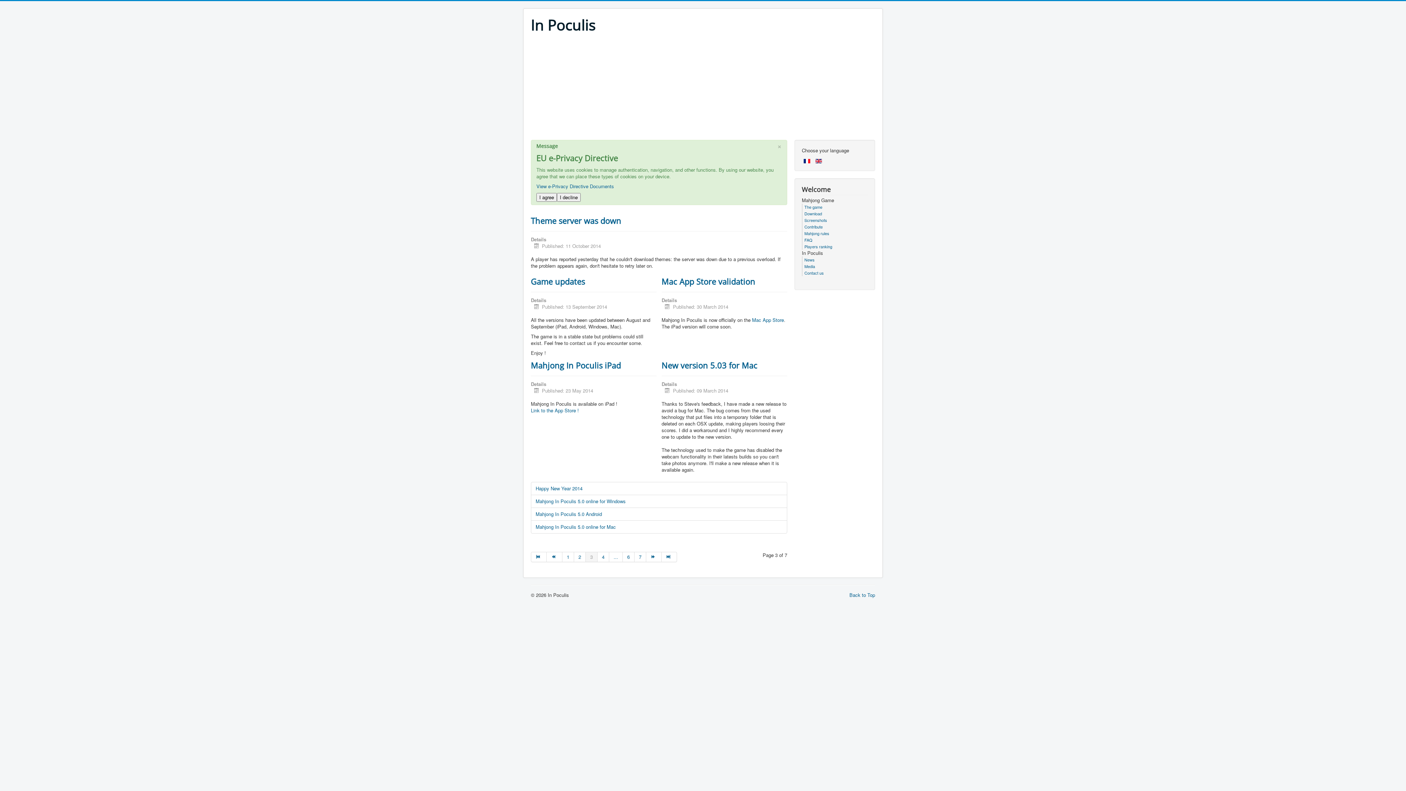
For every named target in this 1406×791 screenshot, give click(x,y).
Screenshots (815, 220)
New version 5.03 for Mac (710, 365)
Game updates (558, 281)
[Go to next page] (654, 557)
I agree (546, 197)
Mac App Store (768, 319)
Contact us (814, 273)
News (809, 260)
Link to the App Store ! (555, 410)
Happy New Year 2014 (559, 488)
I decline (569, 197)
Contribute (813, 227)
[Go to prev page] (554, 557)
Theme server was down (576, 220)
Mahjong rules (816, 233)
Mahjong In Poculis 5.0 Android (569, 513)
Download (813, 213)
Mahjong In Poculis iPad (576, 365)
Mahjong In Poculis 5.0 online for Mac (576, 526)
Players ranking (818, 246)
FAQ (808, 240)
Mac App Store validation (708, 281)
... (616, 556)
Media (809, 266)
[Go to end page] (669, 557)
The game (813, 207)
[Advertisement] (703, 88)
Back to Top (862, 594)
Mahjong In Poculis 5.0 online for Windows (581, 501)
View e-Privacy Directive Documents (575, 186)
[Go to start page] (539, 557)
